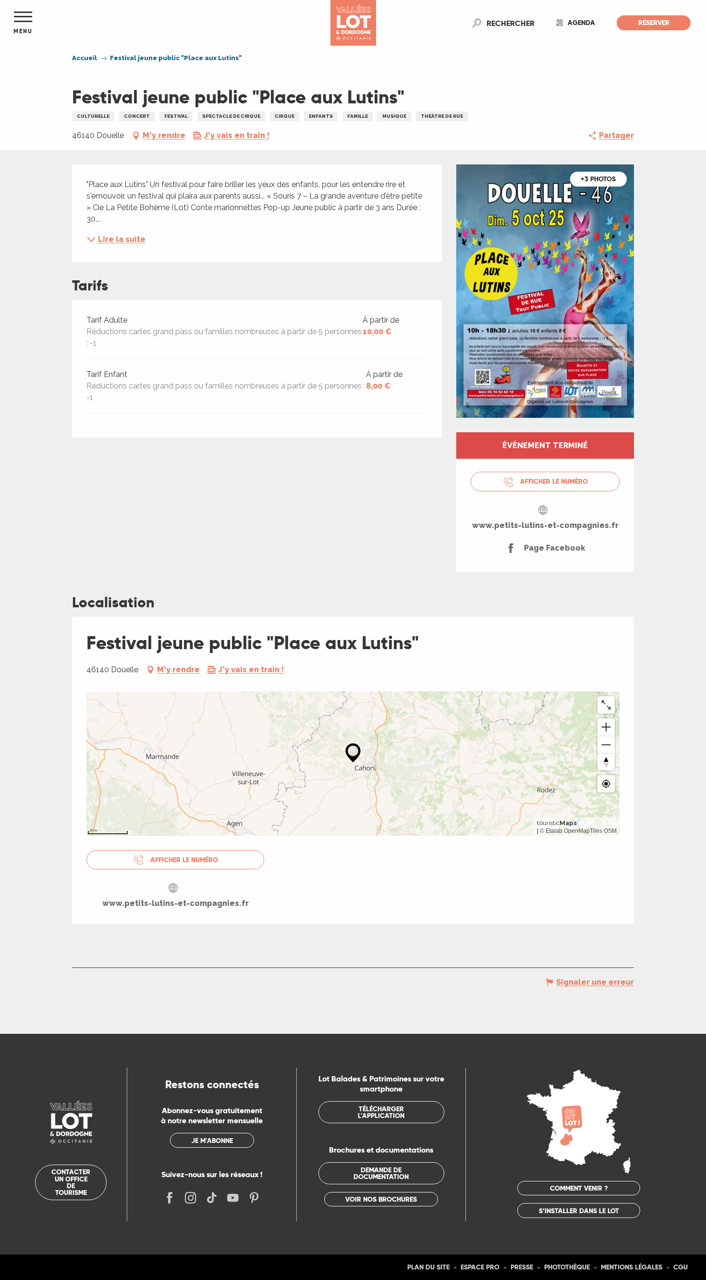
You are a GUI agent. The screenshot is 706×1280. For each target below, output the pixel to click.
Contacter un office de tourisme (70, 1182)
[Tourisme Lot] (353, 23)
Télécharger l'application (381, 1112)
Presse (522, 1267)
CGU (680, 1267)
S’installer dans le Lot (579, 1210)
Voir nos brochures (381, 1199)
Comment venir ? (579, 1188)
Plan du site (428, 1267)
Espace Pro (480, 1267)
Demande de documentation (381, 1173)
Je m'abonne (212, 1140)
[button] (511, 23)
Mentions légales (631, 1267)
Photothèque (567, 1267)
